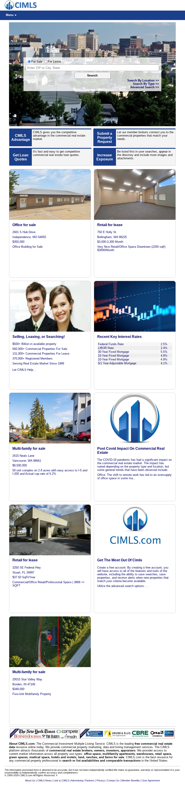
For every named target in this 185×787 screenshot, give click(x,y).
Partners (90, 780)
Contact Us (113, 780)
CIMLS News (44, 780)
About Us (30, 780)
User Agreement (151, 780)
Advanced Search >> (144, 87)
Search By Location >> (143, 80)
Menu (10, 15)
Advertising (77, 780)
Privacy (101, 780)
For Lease (54, 61)
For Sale (36, 61)
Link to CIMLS (61, 780)
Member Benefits (130, 780)
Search (92, 75)
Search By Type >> (146, 83)
